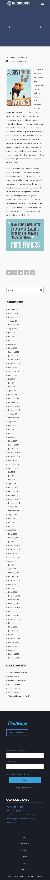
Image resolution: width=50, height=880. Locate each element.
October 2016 (13, 460)
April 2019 (12, 344)
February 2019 (13, 352)
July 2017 (11, 425)
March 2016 (12, 487)
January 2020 (13, 309)
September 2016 (14, 464)
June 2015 (11, 522)
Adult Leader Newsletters (17, 673)
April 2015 (12, 530)
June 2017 (11, 429)
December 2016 (14, 453)
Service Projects (14, 688)
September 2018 (14, 371)
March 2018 (12, 394)
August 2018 (12, 375)
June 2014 (11, 565)
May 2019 (11, 340)
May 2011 (11, 611)
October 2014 (13, 553)
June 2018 (11, 383)
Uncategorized (13, 692)
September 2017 (14, 418)
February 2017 (13, 445)
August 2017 (12, 422)
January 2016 (13, 495)
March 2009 (12, 635)
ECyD (25, 857)
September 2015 (14, 511)
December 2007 (14, 658)
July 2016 (11, 472)
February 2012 (13, 604)
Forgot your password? (25, 787)
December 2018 (14, 360)
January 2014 (13, 576)
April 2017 (12, 437)
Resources (25, 850)
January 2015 (13, 542)
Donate (25, 870)
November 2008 (14, 638)
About (25, 837)
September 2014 (14, 557)
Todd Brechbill (21, 57)
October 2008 (13, 642)
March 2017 (12, 441)
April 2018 (12, 391)
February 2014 (13, 573)
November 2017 (14, 410)
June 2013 (11, 588)
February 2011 (13, 615)
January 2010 (13, 631)
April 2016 (12, 484)
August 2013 (12, 584)
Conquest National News (17, 680)
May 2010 (11, 623)
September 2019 (14, 325)
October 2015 (13, 507)
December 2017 (14, 406)
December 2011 (14, 607)
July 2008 (11, 650)
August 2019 (12, 329)
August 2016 (12, 468)
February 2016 (13, 491)
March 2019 (12, 348)
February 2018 (13, 398)
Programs (25, 844)
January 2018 (13, 402)
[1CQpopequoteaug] (25, 235)
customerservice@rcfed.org (24, 815)
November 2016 (14, 456)
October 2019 (13, 321)
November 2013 (14, 580)
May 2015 (11, 526)
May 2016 (11, 480)
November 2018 (14, 363)
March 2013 (12, 592)
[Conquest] (19, 4)
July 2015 (11, 518)
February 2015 (13, 538)
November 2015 (14, 503)
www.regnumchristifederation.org (21, 819)
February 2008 (13, 654)
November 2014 (14, 549)
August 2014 (12, 561)
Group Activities (14, 684)
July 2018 (11, 379)
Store (25, 863)
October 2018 (13, 367)
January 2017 (13, 449)
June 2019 (11, 336)
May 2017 (11, 433)
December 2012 (14, 596)
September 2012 (14, 600)
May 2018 (11, 387)
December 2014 (14, 545)
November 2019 (14, 317)
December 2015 (14, 499)
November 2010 (14, 619)
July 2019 (11, 333)
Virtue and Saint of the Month (19, 61)
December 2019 (14, 313)
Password (11, 761)
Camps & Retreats (14, 677)
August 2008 (12, 646)
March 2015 (12, 534)
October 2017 (13, 414)
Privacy (12, 822)
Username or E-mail (15, 750)
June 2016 (11, 476)
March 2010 (12, 627)
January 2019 (13, 356)
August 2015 (12, 515)
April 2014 (12, 569)
